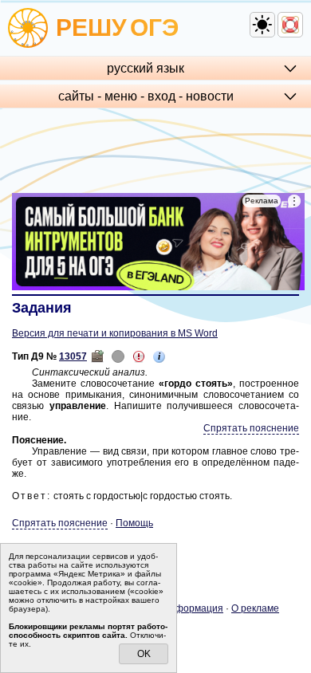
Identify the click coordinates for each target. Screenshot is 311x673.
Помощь (134, 523)
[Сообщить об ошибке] (138, 356)
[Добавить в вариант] (97, 356)
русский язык (145, 68)
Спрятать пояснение (251, 428)
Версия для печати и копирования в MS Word (115, 333)
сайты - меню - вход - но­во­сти (146, 96)
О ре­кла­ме (255, 608)
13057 (73, 356)
